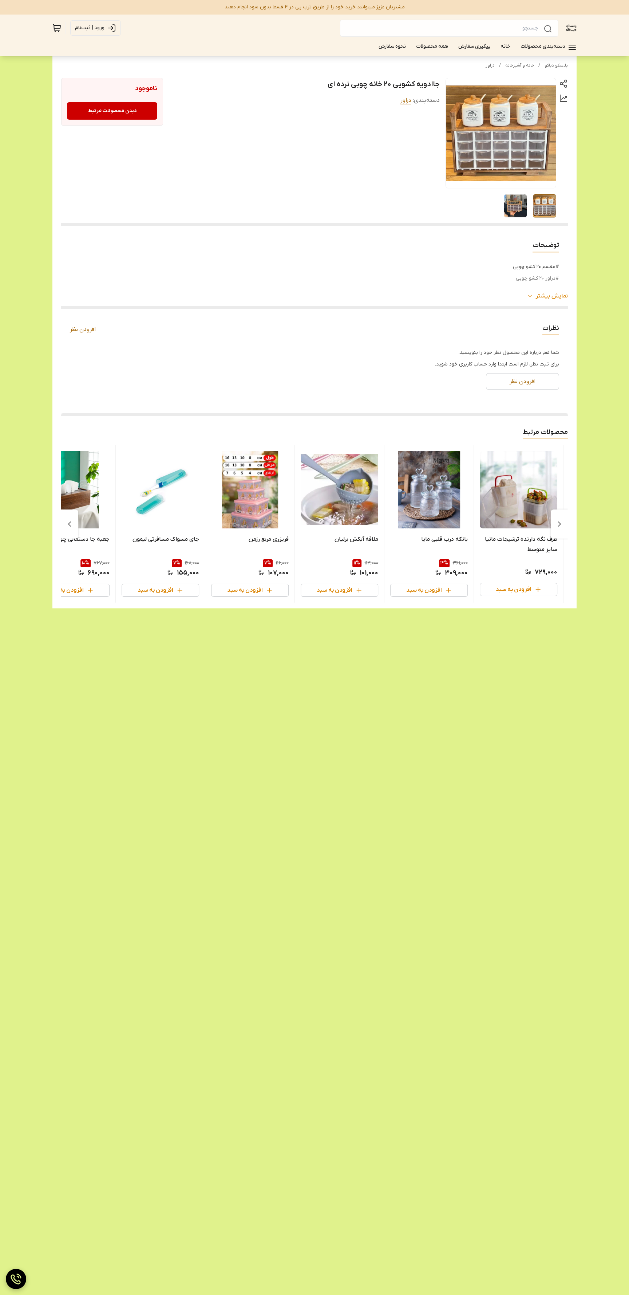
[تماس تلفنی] (16, 1279)
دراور (490, 65)
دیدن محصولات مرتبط (112, 110)
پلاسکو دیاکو (556, 65)
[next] (69, 524)
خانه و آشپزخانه (519, 65)
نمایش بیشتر (552, 296)
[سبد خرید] (56, 28)
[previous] (559, 524)
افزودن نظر (83, 329)
